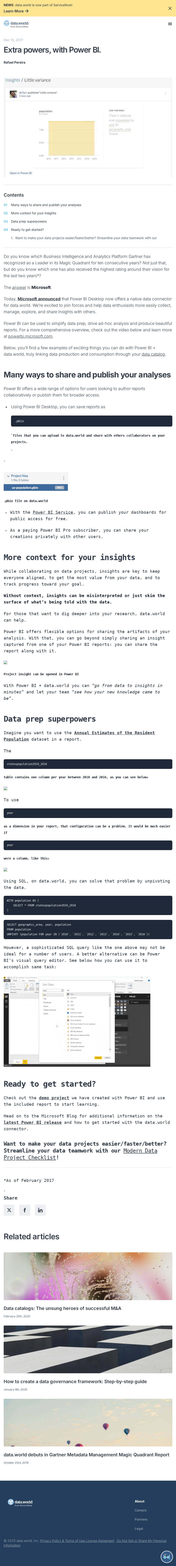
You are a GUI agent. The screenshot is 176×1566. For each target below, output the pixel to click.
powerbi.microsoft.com (30, 336)
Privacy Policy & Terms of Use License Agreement (77, 1541)
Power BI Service (53, 512)
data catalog (153, 354)
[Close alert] (170, 8)
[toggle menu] (170, 24)
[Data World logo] (25, 1502)
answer (19, 287)
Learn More (14, 11)
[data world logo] (20, 24)
